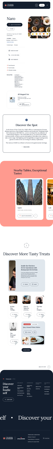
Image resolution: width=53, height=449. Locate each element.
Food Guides (11, 67)
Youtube (46, 391)
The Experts (20, 390)
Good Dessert (18, 76)
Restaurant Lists (20, 388)
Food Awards (11, 65)
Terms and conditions (34, 434)
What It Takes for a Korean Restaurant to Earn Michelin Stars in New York (27, 308)
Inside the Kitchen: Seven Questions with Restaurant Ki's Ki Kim (29, 268)
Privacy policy (32, 437)
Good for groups (18, 86)
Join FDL (38, 388)
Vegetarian (17, 85)
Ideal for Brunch (18, 84)
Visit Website (14, 59)
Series (28, 390)
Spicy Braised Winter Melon (31, 327)
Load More (26, 350)
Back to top (42, 366)
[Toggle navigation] (47, 5)
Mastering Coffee (19, 77)
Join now (9, 399)
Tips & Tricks (28, 394)
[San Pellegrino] (21, 439)
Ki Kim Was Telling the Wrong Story (12, 308)
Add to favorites (16, 24)
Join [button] (42, 5)
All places (20, 395)
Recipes (29, 388)
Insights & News (29, 386)
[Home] (8, 5)
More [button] (11, 28)
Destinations (20, 393)
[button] (36, 5)
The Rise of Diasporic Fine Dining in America (40, 308)
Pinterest (46, 393)
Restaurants (8, 378)
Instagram (47, 386)
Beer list (16, 81)
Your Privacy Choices (33, 439)
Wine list (17, 82)
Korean (16, 45)
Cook (29, 332)
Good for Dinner (18, 80)
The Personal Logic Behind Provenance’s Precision (13, 335)
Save (35, 284)
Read (26, 284)
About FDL (38, 386)
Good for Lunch (18, 78)
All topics (29, 396)
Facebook (47, 389)
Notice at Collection (33, 441)
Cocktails (17, 74)
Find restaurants (25, 104)
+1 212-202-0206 (15, 55)
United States (47, 438)
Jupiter (20, 208)
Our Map (19, 385)
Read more (27, 146)
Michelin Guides (12, 70)
